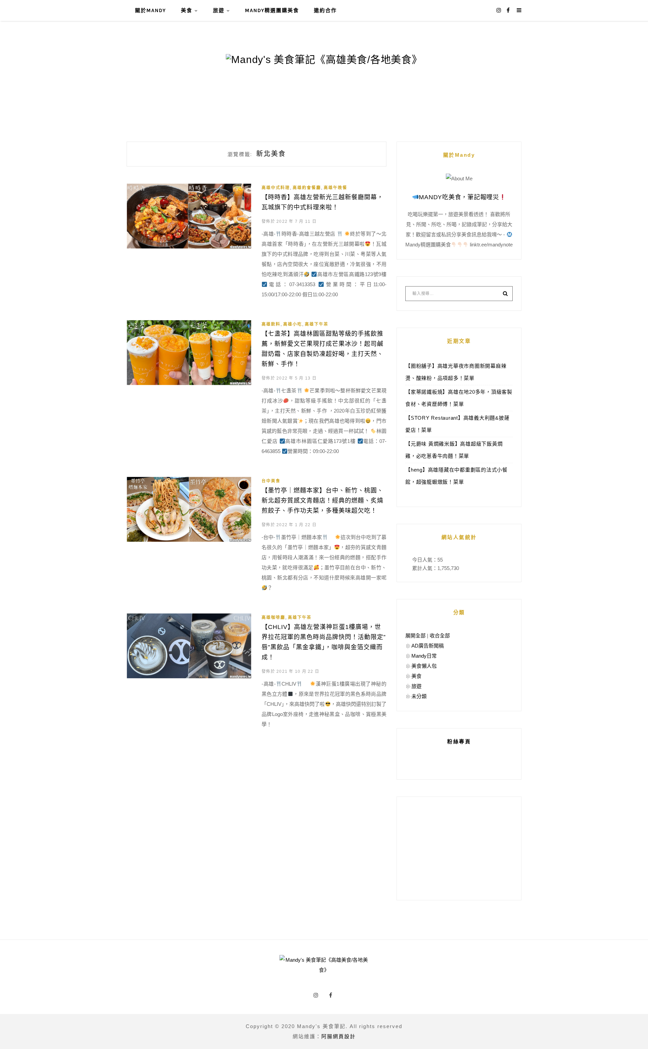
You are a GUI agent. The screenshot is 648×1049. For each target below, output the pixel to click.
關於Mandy (150, 10)
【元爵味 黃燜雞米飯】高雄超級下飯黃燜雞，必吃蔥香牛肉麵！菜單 (454, 450)
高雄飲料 (271, 324)
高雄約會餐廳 (307, 187)
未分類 (419, 696)
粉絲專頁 (459, 741)
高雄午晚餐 (335, 187)
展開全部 (415, 635)
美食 (186, 10)
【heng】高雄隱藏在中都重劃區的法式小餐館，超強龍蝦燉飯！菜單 (456, 476)
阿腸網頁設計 (338, 1036)
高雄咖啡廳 (273, 617)
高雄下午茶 (316, 324)
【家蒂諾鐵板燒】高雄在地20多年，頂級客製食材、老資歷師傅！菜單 (458, 398)
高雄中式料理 (276, 187)
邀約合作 (325, 10)
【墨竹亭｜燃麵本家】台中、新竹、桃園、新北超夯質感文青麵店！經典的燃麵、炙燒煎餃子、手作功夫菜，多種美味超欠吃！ (322, 500)
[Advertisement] (459, 848)
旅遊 (218, 10)
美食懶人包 (424, 666)
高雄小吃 (292, 324)
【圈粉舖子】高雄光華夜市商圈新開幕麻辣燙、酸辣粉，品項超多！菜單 (455, 372)
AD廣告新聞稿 (427, 646)
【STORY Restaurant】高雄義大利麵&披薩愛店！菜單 (457, 424)
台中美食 (271, 481)
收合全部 (440, 635)
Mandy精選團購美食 (272, 10)
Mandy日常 (424, 656)
